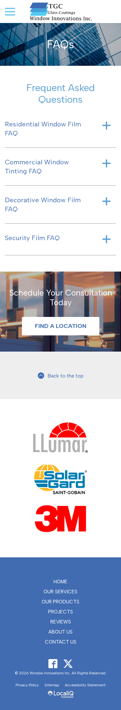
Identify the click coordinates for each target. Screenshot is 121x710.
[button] (60, 128)
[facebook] (53, 664)
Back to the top (65, 376)
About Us (60, 632)
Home (60, 582)
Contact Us (60, 642)
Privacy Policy (27, 685)
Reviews (60, 622)
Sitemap (52, 685)
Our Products (60, 602)
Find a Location (60, 326)
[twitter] (68, 664)
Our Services (60, 592)
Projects (60, 612)
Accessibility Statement (85, 685)
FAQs (60, 44)
